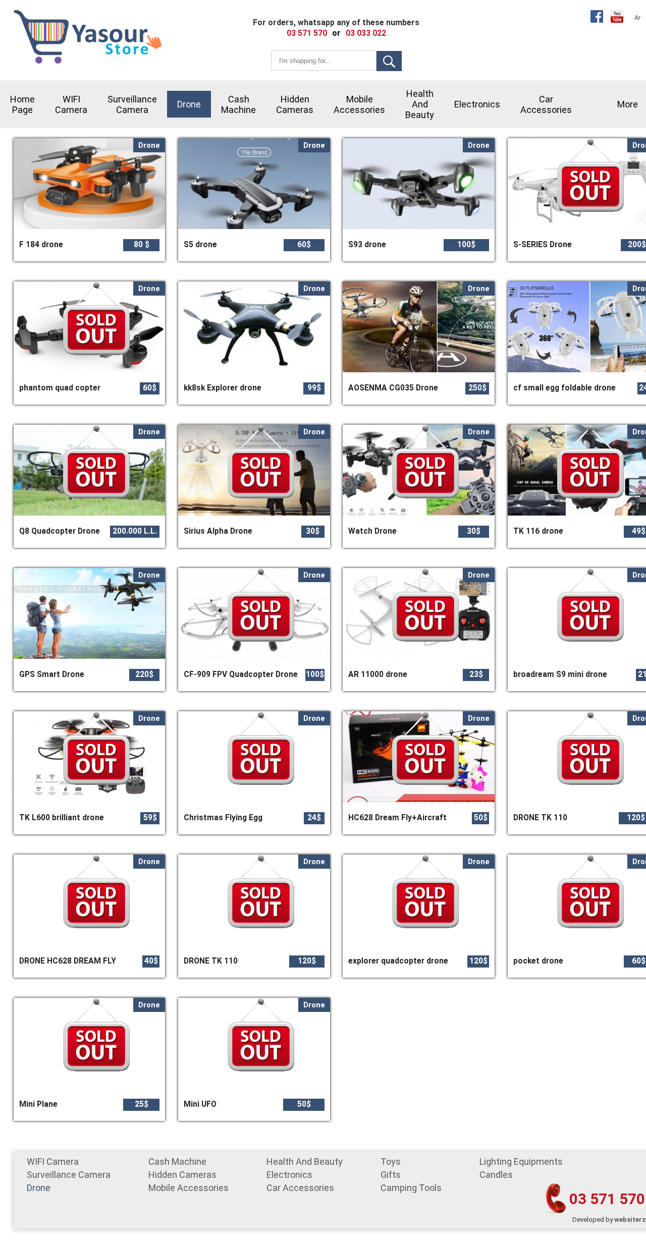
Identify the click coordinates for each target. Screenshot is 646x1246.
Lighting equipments (521, 1161)
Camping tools (411, 1187)
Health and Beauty (419, 104)
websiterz (630, 1219)
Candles (496, 1174)
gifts (391, 1174)
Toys (391, 1161)
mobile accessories (359, 104)
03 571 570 (607, 1199)
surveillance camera (132, 104)
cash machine (238, 104)
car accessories (546, 104)
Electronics (477, 104)
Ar (637, 17)
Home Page (22, 104)
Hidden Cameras (294, 104)
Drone (189, 104)
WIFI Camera (71, 104)
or (336, 33)
